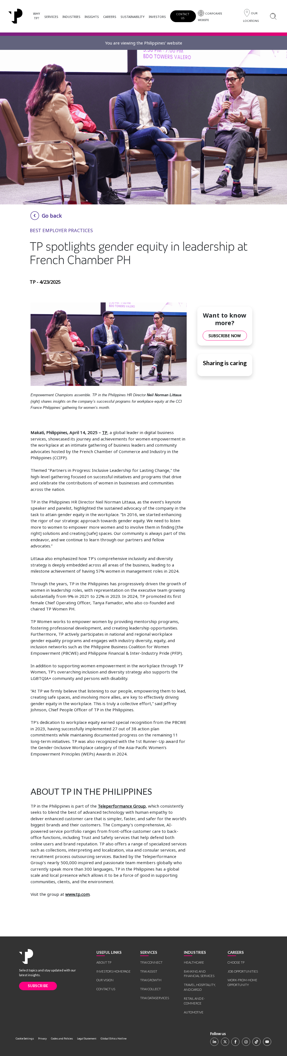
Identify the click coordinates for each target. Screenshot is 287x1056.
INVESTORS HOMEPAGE (113, 971)
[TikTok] (256, 1042)
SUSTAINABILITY (133, 17)
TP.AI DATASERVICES (154, 998)
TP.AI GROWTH (150, 980)
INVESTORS (157, 17)
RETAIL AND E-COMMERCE (194, 1001)
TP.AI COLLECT (150, 989)
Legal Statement (86, 1038)
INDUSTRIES (71, 17)
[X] (225, 1042)
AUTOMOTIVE (193, 1012)
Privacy (42, 1038)
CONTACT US (183, 16)
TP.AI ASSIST (148, 971)
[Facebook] (235, 1042)
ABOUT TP (103, 962)
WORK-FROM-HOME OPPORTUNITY (242, 982)
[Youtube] (267, 1042)
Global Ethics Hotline (113, 1038)
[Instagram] (246, 1042)
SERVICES (51, 17)
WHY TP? (36, 15)
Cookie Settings (25, 1038)
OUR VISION (105, 980)
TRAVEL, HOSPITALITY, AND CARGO (200, 987)
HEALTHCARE (194, 962)
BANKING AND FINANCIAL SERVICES (199, 973)
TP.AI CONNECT (151, 962)
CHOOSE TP (236, 962)
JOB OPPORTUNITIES (243, 971)
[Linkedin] (214, 1042)
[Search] (273, 16)
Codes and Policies (62, 1038)
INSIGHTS (92, 17)
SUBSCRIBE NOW (225, 335)
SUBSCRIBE (38, 985)
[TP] (26, 956)
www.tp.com (77, 894)
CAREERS (109, 17)
